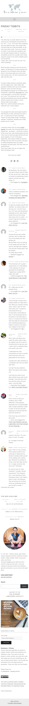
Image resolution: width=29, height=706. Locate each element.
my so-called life (23, 509)
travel (21, 501)
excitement (14, 509)
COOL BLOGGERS (14, 594)
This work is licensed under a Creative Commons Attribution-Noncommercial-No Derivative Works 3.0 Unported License (13, 684)
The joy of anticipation (14, 504)
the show (18, 92)
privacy (13, 671)
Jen (10, 298)
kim (10, 202)
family (16, 499)
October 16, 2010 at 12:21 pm (18, 285)
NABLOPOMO (11, 596)
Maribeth (12, 231)
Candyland (24, 182)
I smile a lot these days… (14, 511)
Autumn (11, 256)
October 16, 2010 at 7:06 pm (22, 335)
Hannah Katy (11, 432)
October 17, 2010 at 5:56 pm (22, 432)
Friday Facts (19, 29)
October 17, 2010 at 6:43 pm (19, 447)
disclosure (6, 671)
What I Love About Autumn (19, 387)
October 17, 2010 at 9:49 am (21, 395)
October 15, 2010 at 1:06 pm (18, 168)
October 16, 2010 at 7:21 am (21, 231)
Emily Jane (10, 395)
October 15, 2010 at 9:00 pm (18, 189)
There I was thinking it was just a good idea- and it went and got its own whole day (18, 424)
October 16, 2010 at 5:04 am (18, 202)
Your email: (4, 635)
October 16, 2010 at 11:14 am (21, 261)
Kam (10, 189)
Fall (22, 329)
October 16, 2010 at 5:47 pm (18, 298)
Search (3, 582)
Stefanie (11, 261)
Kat (10, 168)
